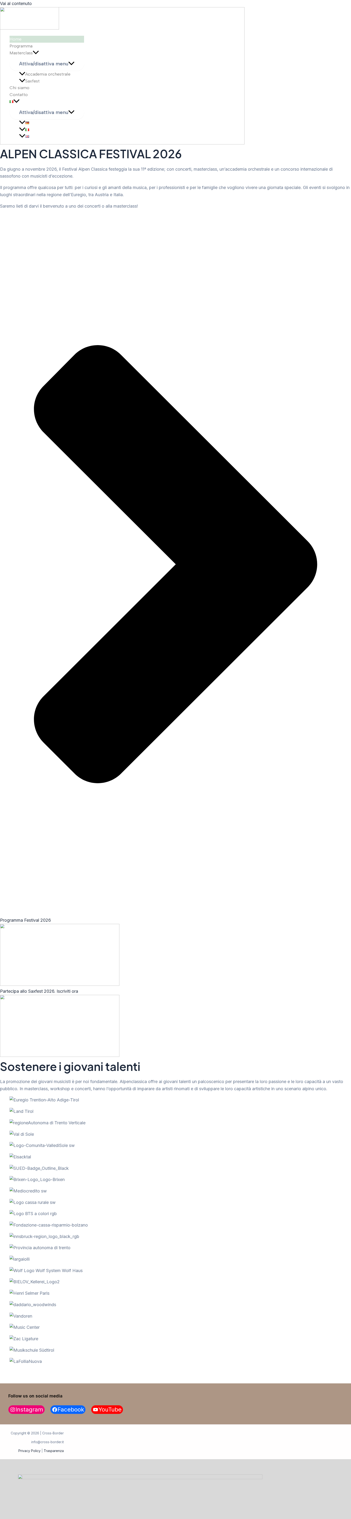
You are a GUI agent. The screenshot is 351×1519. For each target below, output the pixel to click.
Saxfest (32, 81)
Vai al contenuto (16, 3)
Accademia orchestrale (47, 74)
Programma (21, 46)
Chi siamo (19, 87)
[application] (36, 53)
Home (15, 39)
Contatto (19, 94)
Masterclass (21, 53)
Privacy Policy (29, 1451)
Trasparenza (54, 1451)
